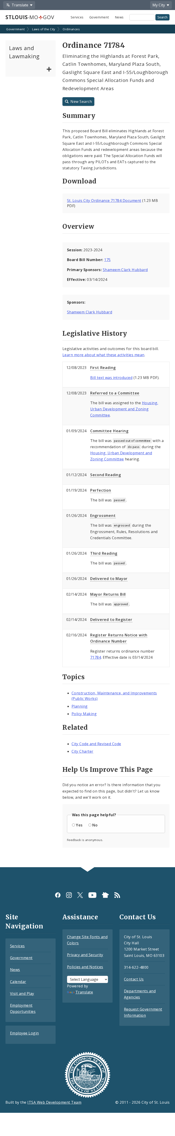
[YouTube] (92, 895)
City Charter (82, 751)
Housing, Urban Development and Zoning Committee (124, 409)
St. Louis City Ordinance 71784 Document (104, 200)
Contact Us (134, 979)
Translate (84, 992)
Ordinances (71, 29)
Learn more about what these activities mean (103, 354)
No (95, 825)
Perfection (100, 490)
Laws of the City (43, 29)
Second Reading (105, 474)
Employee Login (24, 1033)
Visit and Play (22, 993)
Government (99, 17)
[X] (80, 895)
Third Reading (103, 553)
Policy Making (84, 713)
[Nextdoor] (105, 895)
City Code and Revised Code (96, 743)
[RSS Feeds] (117, 895)
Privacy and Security (85, 954)
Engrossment (103, 515)
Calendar (18, 981)
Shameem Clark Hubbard (125, 269)
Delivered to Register (111, 619)
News (119, 17)
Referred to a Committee (114, 393)
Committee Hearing (109, 430)
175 (107, 259)
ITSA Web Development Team (54, 1102)
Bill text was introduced (111, 377)
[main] (87, 446)
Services (77, 17)
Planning (80, 706)
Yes (79, 825)
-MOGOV (29, 17)
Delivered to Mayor (109, 578)
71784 (95, 657)
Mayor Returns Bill (108, 594)
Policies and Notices (85, 966)
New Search (81, 101)
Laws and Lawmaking (24, 52)
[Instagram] (69, 895)
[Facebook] (58, 895)
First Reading (103, 367)
